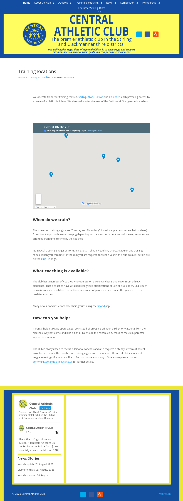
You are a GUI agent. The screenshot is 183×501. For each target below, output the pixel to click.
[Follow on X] (139, 34)
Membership (149, 2)
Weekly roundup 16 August (33, 475)
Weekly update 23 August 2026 (35, 464)
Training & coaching (86, 2)
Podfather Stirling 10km (91, 8)
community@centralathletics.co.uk (52, 361)
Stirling (82, 97)
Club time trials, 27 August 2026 (36, 469)
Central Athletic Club (39, 427)
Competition (127, 2)
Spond (101, 306)
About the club (42, 2)
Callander (114, 97)
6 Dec (29, 432)
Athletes (63, 2)
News (109, 2)
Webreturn (165, 493)
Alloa (90, 97)
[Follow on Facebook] (147, 34)
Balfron (99, 97)
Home (26, 2)
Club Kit (45, 259)
